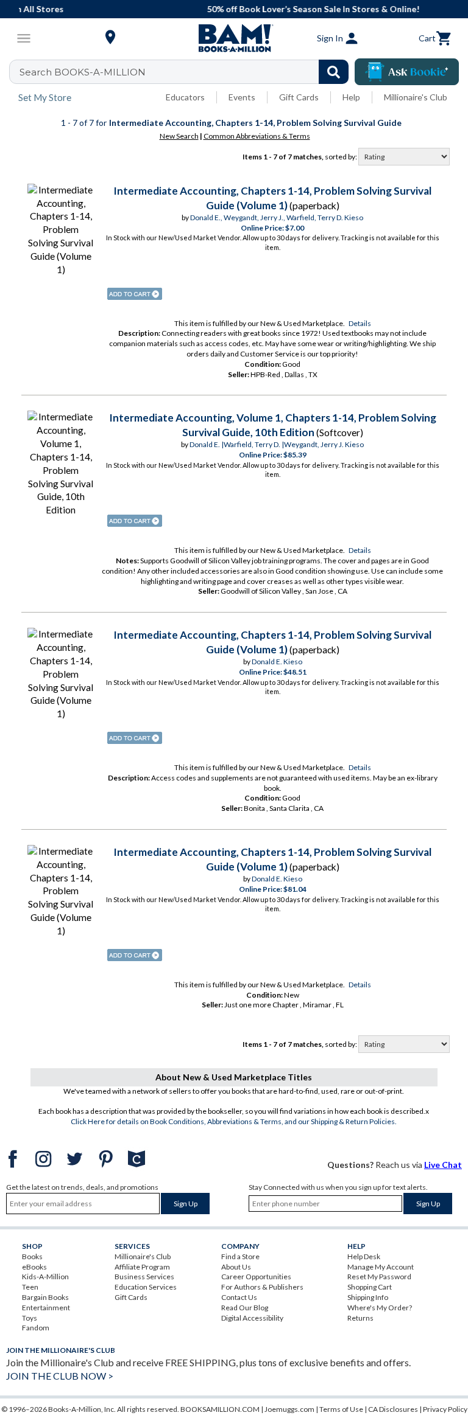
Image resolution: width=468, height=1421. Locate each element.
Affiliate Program (142, 1266)
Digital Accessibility (252, 1317)
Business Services (144, 1276)
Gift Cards (299, 97)
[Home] (234, 38)
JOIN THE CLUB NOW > (59, 1375)
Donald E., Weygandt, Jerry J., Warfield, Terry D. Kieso (276, 217)
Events (242, 97)
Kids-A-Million (45, 1276)
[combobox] (187, 71)
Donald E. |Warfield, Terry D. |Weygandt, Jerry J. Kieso (277, 444)
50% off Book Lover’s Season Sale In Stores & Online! (240, 9)
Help (351, 97)
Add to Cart (135, 294)
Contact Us (239, 1297)
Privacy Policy (445, 1409)
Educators (185, 97)
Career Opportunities (256, 1276)
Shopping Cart (369, 1286)
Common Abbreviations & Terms (257, 136)
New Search (179, 136)
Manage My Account (380, 1266)
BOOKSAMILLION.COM (220, 1409)
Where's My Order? (379, 1307)
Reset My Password (379, 1276)
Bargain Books (45, 1297)
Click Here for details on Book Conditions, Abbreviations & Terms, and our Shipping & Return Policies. (234, 1121)
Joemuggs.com (289, 1409)
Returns (360, 1317)
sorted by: (341, 156)
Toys (29, 1317)
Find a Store (240, 1256)
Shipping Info (367, 1297)
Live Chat (443, 1164)
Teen (30, 1286)
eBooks (34, 1266)
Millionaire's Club (415, 97)
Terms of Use (341, 1409)
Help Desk (363, 1256)
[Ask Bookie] (407, 71)
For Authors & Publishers (262, 1286)
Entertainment (46, 1307)
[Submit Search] (334, 72)
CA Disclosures (393, 1409)
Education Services (146, 1286)
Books (32, 1256)
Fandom (35, 1327)
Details (360, 323)
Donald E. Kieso (277, 661)
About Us (236, 1266)
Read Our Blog (244, 1307)
